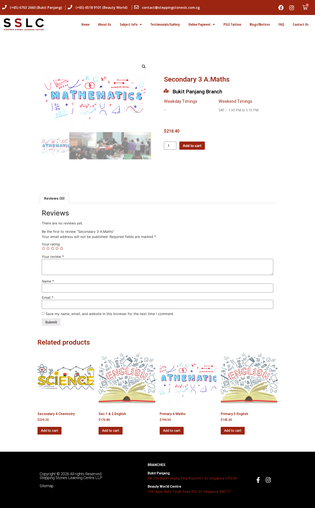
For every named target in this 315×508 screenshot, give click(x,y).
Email (47, 297)
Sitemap (47, 486)
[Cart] (305, 7)
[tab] (54, 198)
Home (85, 24)
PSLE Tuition (232, 24)
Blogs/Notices (260, 24)
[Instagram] (291, 7)
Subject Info (129, 24)
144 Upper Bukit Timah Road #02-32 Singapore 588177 (189, 492)
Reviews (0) (54, 198)
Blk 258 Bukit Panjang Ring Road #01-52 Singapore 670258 (192, 478)
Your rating (51, 244)
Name (48, 281)
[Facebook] (281, 7)
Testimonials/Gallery (165, 24)
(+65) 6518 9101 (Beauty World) (102, 7)
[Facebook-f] (258, 480)
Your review (53, 256)
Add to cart (192, 145)
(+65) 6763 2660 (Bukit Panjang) (36, 7)
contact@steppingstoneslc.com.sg (171, 7)
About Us (104, 24)
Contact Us (301, 24)
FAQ (281, 24)
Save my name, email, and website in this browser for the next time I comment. (110, 313)
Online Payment (199, 24)
